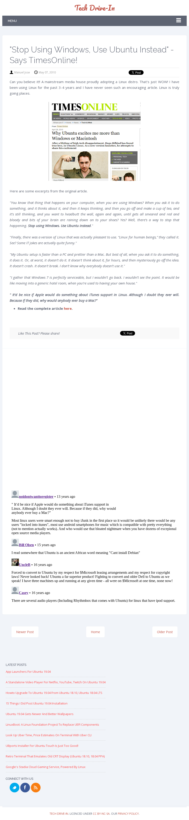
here (68, 308)
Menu (12, 21)
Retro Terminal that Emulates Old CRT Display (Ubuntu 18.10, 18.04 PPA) (55, 756)
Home (95, 632)
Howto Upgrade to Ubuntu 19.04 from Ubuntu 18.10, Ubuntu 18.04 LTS (54, 693)
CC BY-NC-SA (101, 814)
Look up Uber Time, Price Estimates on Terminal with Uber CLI (49, 735)
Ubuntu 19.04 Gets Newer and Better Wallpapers (40, 714)
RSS (36, 787)
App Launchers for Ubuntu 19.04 (28, 671)
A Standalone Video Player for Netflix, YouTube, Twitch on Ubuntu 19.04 (56, 682)
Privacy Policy (128, 814)
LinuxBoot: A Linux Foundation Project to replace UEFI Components (52, 724)
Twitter (14, 787)
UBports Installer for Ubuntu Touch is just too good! (42, 746)
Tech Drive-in (94, 8)
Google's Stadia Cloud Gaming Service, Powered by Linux (46, 767)
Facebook (25, 787)
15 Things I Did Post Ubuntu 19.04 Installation (37, 703)
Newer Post (25, 632)
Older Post (165, 632)
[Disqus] (94, 420)
